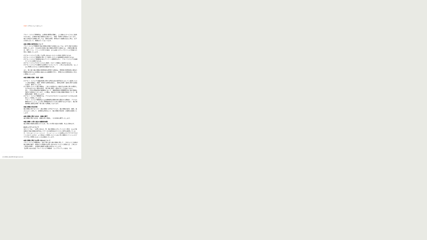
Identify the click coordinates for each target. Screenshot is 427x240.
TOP (25, 26)
